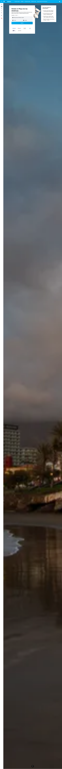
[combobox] (14, 15)
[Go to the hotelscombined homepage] (7, 1)
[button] (2, 1)
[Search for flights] (1, 4)
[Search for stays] (1, 7)
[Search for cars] (1, 9)
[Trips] (1, 15)
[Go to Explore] (1, 13)
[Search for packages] (1, 11)
